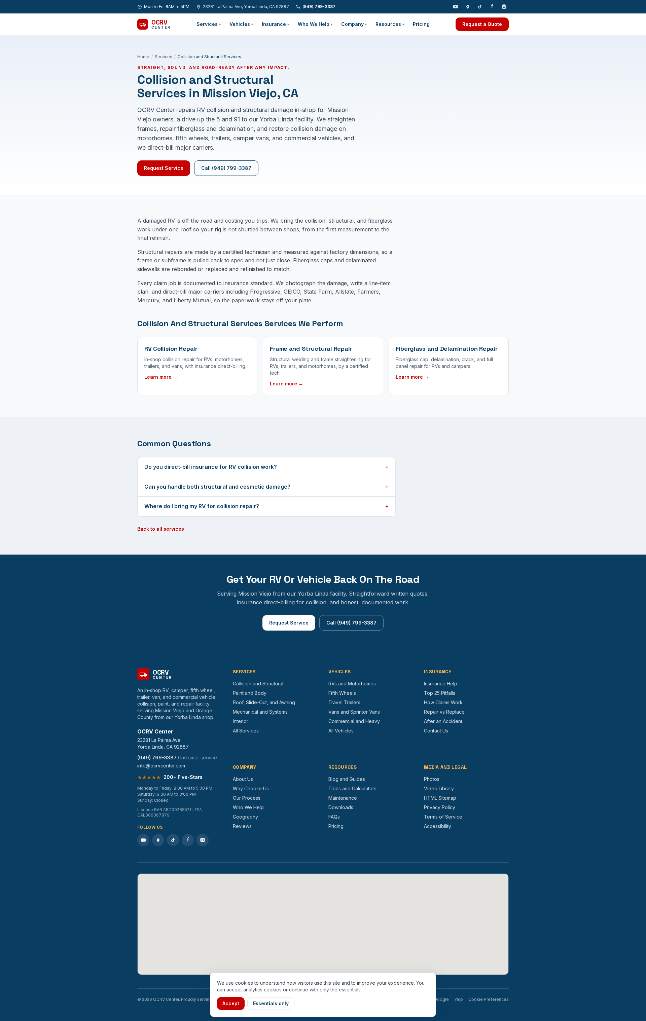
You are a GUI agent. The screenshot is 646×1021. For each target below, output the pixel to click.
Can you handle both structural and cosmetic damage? (266, 486)
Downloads (340, 807)
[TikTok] (480, 6)
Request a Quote (482, 24)
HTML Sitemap (440, 798)
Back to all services (160, 529)
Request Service (163, 168)
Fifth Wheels (342, 693)
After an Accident (443, 721)
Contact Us (436, 730)
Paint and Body (249, 693)
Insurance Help (440, 683)
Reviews (242, 826)
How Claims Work (443, 702)
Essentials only (271, 1003)
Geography (245, 817)
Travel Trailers (344, 702)
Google (441, 999)
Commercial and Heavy (354, 721)
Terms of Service (443, 817)
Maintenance (342, 798)
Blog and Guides (346, 779)
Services (208, 24)
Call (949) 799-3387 (226, 168)
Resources (389, 24)
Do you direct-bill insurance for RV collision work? (266, 466)
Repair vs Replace (444, 712)
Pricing (421, 24)
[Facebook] (492, 6)
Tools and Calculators (352, 788)
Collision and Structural (258, 683)
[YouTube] (455, 6)
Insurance (275, 24)
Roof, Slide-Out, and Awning (264, 702)
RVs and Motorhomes (352, 683)
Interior (240, 721)
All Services (246, 730)
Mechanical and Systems (260, 712)
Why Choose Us (251, 788)
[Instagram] (504, 6)
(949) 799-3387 (318, 6)
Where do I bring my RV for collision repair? (266, 506)
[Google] (467, 6)
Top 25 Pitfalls (439, 693)
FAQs (334, 817)
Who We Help (315, 24)
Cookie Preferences (488, 999)
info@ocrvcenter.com (161, 765)
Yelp (458, 999)
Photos (431, 779)
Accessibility (437, 826)
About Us (243, 779)
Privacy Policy (439, 807)
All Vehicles (341, 730)
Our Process (246, 798)
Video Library (439, 788)
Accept (230, 1003)
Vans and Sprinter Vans (354, 712)
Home (143, 56)
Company (354, 24)
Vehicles (241, 24)
